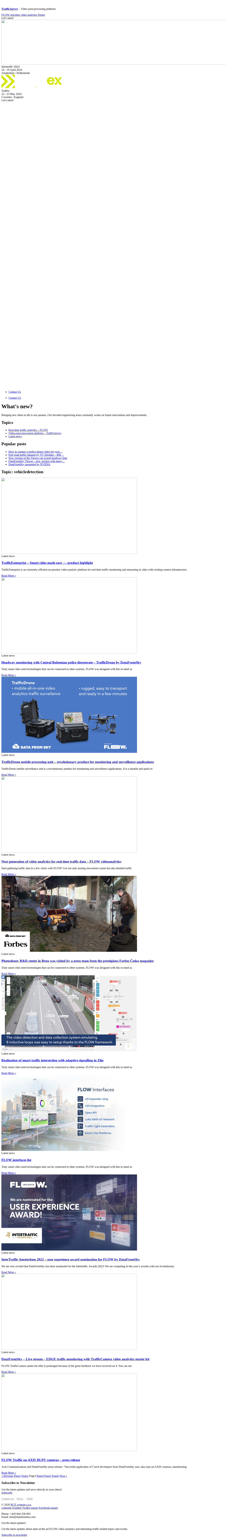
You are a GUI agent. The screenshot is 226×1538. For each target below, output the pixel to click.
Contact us (7, 1498)
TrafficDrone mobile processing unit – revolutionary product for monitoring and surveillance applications (77, 762)
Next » (63, 1475)
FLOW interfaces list (16, 1160)
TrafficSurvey (9, 8)
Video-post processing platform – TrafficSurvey (34, 433)
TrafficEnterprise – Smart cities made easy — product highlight (47, 563)
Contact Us (14, 391)
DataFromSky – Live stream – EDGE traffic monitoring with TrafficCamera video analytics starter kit (75, 1359)
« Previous (7, 1475)
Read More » (8, 575)
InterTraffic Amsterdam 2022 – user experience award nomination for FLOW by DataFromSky (70, 1259)
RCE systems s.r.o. (21, 1504)
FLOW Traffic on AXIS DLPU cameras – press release (40, 1460)
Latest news (15, 436)
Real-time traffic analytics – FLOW (28, 430)
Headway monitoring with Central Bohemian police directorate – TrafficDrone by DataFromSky (71, 662)
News (20, 1498)
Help (30, 1498)
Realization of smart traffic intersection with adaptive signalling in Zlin (52, 1060)
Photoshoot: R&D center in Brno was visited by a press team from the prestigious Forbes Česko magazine (77, 961)
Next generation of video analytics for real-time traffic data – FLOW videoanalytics (61, 861)
